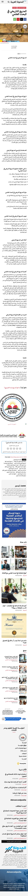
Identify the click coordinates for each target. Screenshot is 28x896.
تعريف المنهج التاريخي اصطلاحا (12, 465)
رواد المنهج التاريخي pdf (9, 466)
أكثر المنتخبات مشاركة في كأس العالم (15, 787)
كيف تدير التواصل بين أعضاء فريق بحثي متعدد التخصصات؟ (10, 677)
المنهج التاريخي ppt (8, 461)
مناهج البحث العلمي (21, 7)
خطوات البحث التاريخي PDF (20, 466)
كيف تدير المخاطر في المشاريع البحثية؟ (11, 698)
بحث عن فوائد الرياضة (20, 793)
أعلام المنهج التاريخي (17, 459)
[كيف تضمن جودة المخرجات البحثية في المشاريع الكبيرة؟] (23, 658)
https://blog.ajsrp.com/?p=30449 (18, 457)
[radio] (20, 449)
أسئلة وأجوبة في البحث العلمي (11, 659)
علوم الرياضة (24, 790)
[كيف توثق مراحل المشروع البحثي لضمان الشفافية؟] (23, 689)
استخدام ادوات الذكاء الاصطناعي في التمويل (16, 775)
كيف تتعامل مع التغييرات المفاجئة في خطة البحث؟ (10, 667)
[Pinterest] (18, 19)
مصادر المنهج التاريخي (22, 474)
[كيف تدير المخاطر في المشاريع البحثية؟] (23, 700)
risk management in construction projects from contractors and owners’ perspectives (7, 712)
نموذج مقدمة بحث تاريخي (21, 475)
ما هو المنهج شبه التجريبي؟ (12, 388)
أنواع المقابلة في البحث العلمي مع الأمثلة (14, 573)
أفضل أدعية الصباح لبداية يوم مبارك (15, 782)
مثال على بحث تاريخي (22, 470)
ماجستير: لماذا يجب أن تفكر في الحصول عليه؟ (14, 641)
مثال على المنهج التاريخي (13, 468)
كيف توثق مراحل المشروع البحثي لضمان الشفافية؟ (10, 688)
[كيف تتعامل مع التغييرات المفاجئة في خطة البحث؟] (23, 669)
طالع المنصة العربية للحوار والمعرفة (14, 841)
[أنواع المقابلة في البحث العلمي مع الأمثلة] (14, 558)
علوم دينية (24, 784)
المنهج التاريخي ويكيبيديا (8, 463)
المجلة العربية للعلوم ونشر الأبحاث (20, 461)
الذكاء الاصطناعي (23, 778)
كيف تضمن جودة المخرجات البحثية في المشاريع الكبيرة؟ (11, 657)
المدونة (25, 575)
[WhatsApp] (14, 19)
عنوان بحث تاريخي (22, 468)
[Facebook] (25, 19)
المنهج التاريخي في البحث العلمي (20, 463)
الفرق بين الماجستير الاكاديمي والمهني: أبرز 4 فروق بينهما (21, 711)
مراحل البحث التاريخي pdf (21, 472)
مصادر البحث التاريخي (11, 472)
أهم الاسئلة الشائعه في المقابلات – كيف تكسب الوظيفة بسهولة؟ (14, 607)
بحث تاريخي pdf (23, 465)
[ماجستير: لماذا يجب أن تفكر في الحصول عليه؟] (14, 625)
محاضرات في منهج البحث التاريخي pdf (9, 470)
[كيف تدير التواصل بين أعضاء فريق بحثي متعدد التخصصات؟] (23, 679)
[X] (21, 19)
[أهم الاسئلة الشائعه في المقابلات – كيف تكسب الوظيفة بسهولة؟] (14, 590)
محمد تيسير (13, 47)
